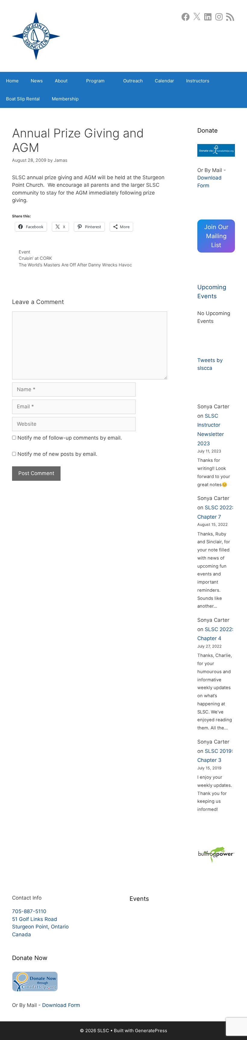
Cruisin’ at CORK (35, 258)
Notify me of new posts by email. (57, 454)
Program (95, 81)
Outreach (133, 81)
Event (24, 251)
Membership (65, 99)
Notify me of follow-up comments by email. (69, 438)
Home (12, 81)
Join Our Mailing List (216, 236)
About (61, 81)
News (37, 81)
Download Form (61, 1005)
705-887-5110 (29, 911)
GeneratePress (151, 1030)
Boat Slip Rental (23, 99)
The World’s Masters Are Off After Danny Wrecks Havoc (75, 264)
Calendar (164, 81)
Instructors (197, 81)
